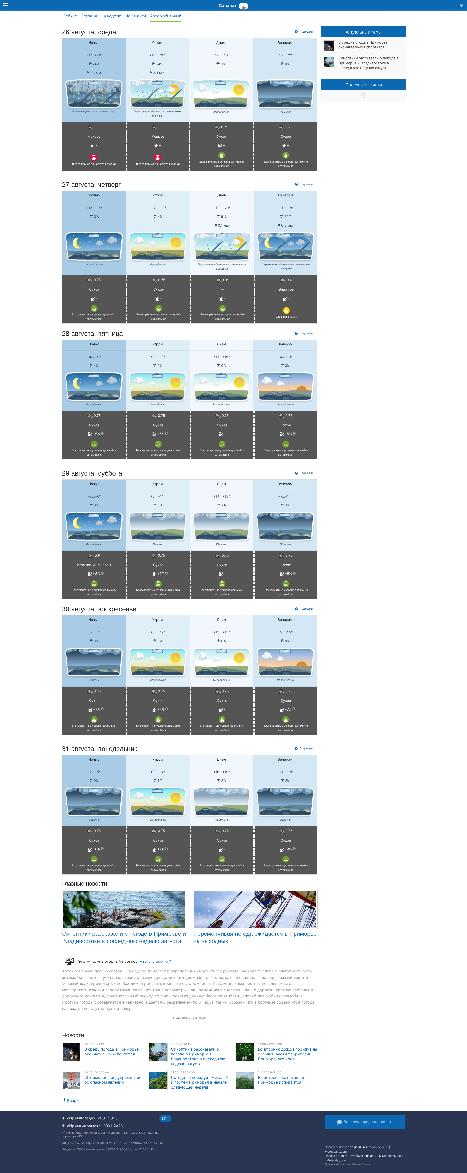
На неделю (111, 15)
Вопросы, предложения (364, 1122)
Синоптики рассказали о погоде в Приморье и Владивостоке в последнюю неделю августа (124, 937)
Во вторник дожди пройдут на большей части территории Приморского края (287, 1054)
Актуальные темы (364, 31)
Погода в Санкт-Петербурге (345, 1156)
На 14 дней (135, 15)
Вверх (73, 1100)
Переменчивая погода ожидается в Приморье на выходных (255, 937)
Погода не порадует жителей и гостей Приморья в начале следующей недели (199, 1082)
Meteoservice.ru (377, 1147)
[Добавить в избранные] (243, 6)
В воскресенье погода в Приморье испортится (281, 1080)
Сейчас (70, 15)
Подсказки (306, 31)
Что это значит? (155, 961)
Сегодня (89, 15)
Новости (73, 1035)
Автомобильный (165, 15)
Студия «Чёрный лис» (355, 1164)
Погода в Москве (337, 1147)
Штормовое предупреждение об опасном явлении (112, 1080)
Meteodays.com (336, 1151)
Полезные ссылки (363, 84)
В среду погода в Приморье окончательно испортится (111, 1051)
